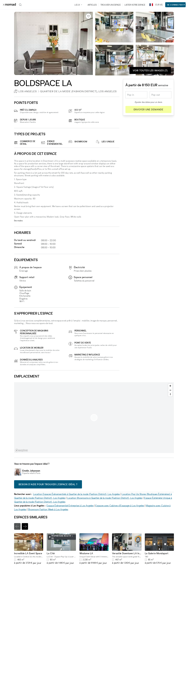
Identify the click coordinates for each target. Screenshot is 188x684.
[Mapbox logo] (21, 450)
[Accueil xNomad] (9, 4)
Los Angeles (28, 91)
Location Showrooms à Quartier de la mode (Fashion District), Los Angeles (104, 497)
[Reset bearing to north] (170, 394)
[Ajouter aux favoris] (88, 16)
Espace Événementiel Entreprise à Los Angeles (70, 505)
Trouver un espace (110, 5)
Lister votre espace (135, 5)
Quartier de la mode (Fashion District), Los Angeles (78, 91)
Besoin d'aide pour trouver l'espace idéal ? (48, 484)
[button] (28, 549)
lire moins (18, 220)
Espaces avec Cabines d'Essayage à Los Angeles (119, 505)
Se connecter (175, 5)
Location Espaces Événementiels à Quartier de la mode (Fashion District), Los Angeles (76, 494)
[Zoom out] (170, 390)
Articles (92, 5)
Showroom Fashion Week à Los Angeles (48, 509)
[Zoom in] (170, 386)
